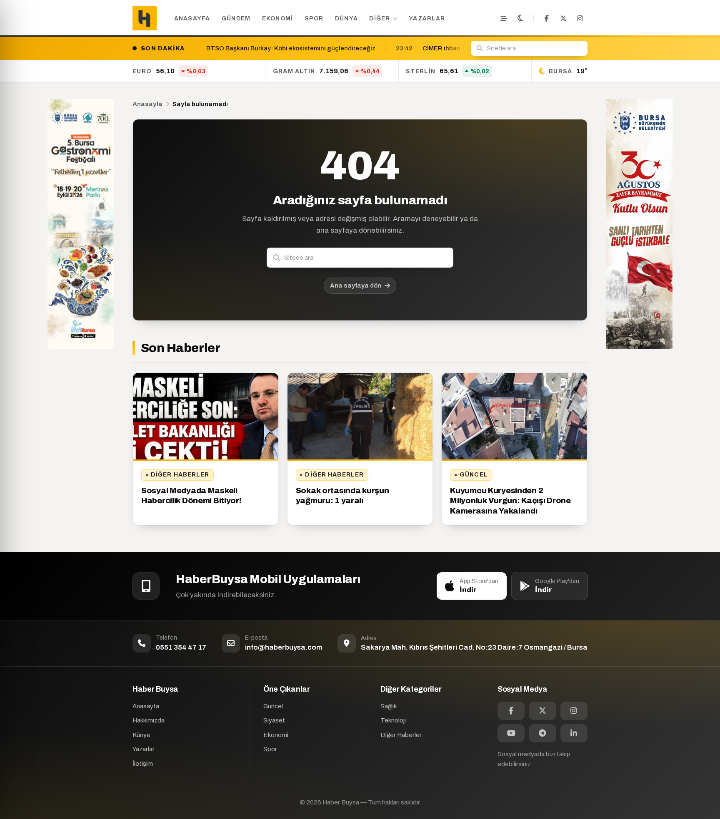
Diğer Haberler (180, 475)
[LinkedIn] (574, 733)
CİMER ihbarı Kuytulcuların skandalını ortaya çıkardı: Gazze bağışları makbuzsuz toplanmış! (457, 48)
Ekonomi (277, 18)
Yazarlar (427, 18)
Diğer (379, 18)
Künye (141, 735)
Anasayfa (192, 18)
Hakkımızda (148, 720)
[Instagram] (580, 18)
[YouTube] (511, 733)
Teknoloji (393, 720)
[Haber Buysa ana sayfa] (144, 18)
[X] (563, 18)
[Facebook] (546, 18)
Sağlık (388, 706)
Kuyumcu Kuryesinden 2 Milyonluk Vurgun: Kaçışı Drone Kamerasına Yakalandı (510, 500)
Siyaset (274, 720)
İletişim (142, 763)
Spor (314, 18)
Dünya (346, 18)
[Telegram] (542, 733)
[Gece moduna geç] (520, 18)
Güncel (474, 475)
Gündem (236, 18)
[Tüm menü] (503, 18)
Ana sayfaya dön (355, 285)
